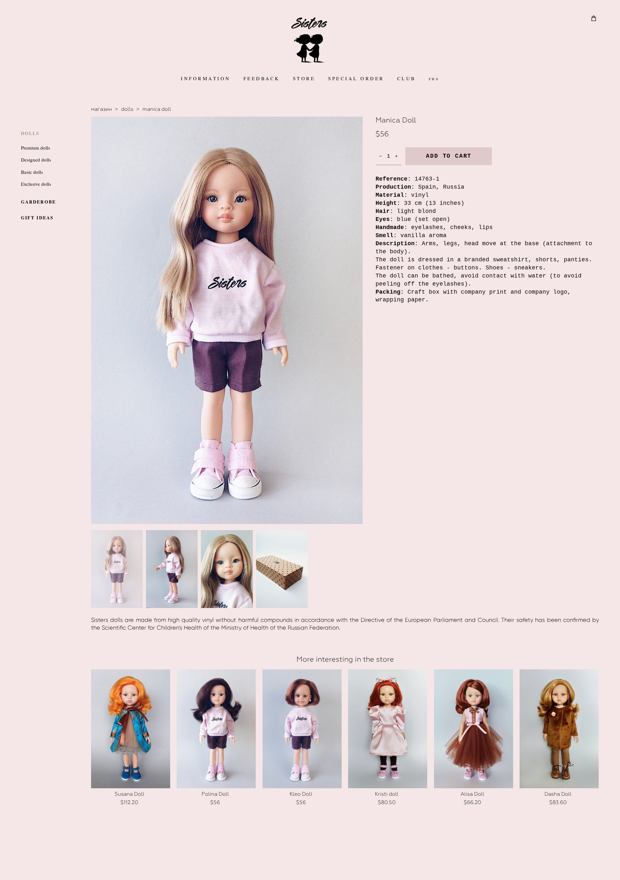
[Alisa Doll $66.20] (473, 728)
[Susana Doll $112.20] (130, 728)
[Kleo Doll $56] (302, 728)
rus (434, 78)
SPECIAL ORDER (356, 78)
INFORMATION (206, 78)
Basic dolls (32, 172)
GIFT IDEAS (37, 217)
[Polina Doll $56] (216, 728)
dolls (127, 109)
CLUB (406, 78)
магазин (101, 109)
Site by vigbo (310, 865)
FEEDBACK (261, 78)
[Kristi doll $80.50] (387, 728)
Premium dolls (35, 147)
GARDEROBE (38, 201)
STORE (304, 78)
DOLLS (30, 133)
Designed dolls (36, 159)
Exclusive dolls (36, 184)
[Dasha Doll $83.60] (559, 728)
